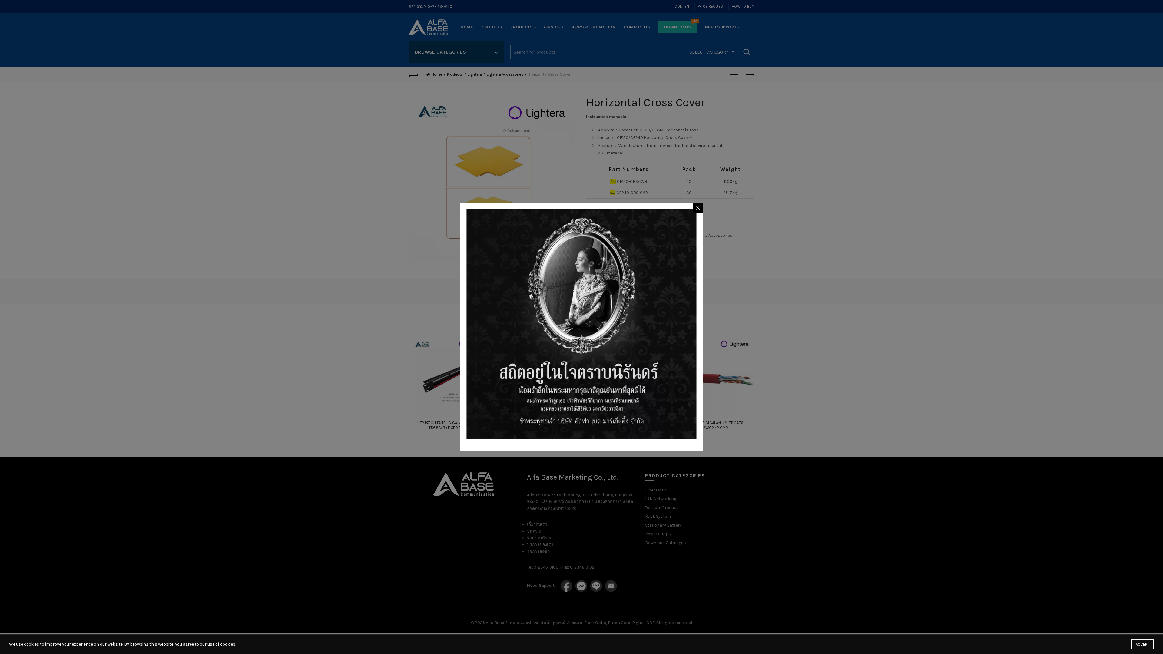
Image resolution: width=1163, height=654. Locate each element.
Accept (1142, 644)
